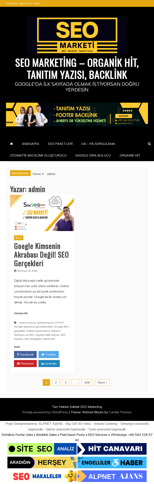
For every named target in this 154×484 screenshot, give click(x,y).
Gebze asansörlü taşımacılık (65, 429)
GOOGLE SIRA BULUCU (93, 155)
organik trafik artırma (47, 334)
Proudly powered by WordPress (45, 412)
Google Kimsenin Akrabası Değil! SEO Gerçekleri (41, 254)
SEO (18, 238)
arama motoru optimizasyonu (36, 322)
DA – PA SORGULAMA (98, 144)
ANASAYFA (30, 144)
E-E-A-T (59, 322)
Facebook (26, 354)
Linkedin (50, 363)
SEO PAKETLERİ (60, 144)
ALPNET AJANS (51, 424)
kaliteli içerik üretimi (38, 330)
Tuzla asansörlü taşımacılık (107, 429)
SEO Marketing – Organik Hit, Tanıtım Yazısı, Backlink (77, 68)
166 (87, 382)
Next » (102, 382)
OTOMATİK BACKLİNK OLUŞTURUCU (38, 155)
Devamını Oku (21, 313)
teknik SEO (49, 338)
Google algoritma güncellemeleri (33, 326)
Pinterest (27, 363)
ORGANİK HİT (130, 155)
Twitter (50, 354)
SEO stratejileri (33, 338)
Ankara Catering (105, 424)
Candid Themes (120, 412)
